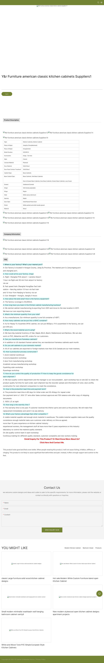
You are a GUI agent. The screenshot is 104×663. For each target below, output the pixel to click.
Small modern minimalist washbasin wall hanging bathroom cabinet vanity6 (22, 613)
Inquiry (7, 94)
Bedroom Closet (88, 548)
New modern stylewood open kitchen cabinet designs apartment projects (76, 613)
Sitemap (48, 659)
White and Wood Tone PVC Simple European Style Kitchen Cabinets (23, 646)
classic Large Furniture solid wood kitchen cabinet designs (23, 579)
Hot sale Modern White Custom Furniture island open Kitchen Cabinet (75, 579)
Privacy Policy (40, 659)
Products (98, 548)
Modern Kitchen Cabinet (73, 548)
